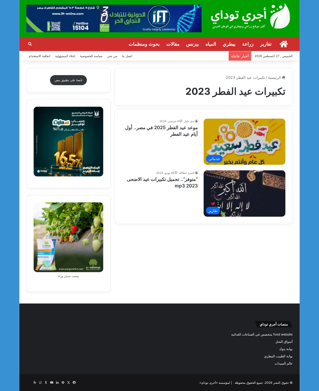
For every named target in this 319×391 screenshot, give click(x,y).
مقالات (173, 44)
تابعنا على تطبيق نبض (68, 80)
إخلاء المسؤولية (65, 56)
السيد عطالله (186, 173)
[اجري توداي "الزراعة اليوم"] (251, 15)
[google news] (29, 382)
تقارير (266, 44)
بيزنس (192, 44)
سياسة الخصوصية (91, 56)
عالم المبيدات (284, 363)
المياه (211, 44)
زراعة (248, 44)
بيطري (229, 44)
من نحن (112, 56)
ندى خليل (189, 121)
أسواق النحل (284, 341)
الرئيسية (275, 77)
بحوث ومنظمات (144, 44)
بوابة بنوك (286, 349)
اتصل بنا (127, 56)
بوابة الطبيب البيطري (278, 356)
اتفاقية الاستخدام (39, 56)
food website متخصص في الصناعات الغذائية (262, 334)
